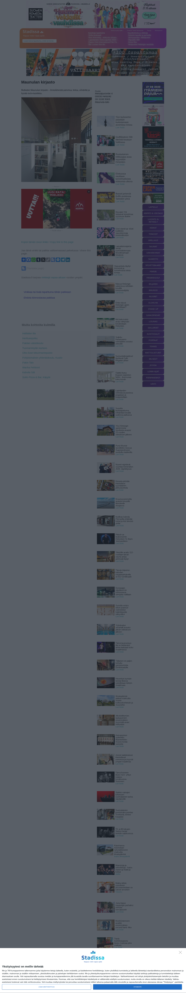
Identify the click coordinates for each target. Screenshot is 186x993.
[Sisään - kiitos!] (181, 953)
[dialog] (93, 970)
